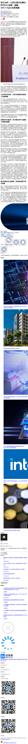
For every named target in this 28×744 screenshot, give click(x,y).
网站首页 (2, 659)
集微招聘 (11, 659)
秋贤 (5, 11)
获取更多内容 (4, 582)
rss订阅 (4, 660)
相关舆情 (3, 12)
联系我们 (15, 659)
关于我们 (23, 659)
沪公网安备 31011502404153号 (9, 742)
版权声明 (7, 659)
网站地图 (19, 659)
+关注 (2, 532)
